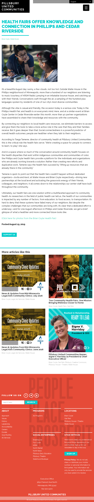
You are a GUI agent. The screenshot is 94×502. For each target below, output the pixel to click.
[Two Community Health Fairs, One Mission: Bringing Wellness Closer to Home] (70, 276)
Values (4, 418)
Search (31, 402)
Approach (5, 416)
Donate (4, 432)
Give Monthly (7, 435)
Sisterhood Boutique (40, 459)
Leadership (6, 424)
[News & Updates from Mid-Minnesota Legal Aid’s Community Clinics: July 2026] (23, 273)
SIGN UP (71, 454)
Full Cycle (37, 442)
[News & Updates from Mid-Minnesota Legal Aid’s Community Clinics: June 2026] (23, 327)
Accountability (7, 427)
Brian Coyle (6, 39)
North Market (38, 448)
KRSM (35, 445)
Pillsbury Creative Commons (75, 362)
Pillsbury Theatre (39, 456)
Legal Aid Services (18, 299)
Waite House (14, 39)
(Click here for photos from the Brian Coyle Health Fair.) (29, 218)
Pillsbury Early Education (42, 453)
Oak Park (70, 306)
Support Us (9, 235)
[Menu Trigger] (86, 8)
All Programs (38, 416)
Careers (4, 429)
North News (37, 451)
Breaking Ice (37, 440)
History (4, 421)
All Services (6, 438)
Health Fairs (62, 306)
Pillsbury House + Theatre (58, 365)
